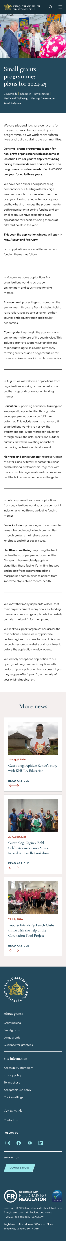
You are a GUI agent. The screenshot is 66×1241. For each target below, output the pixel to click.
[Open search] (49, 7)
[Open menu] (58, 7)
